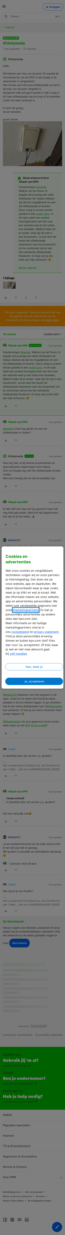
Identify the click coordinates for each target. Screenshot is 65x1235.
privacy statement (46, 632)
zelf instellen (18, 653)
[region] (32, 617)
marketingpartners (25, 610)
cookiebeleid (20, 632)
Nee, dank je (34, 667)
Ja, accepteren (34, 681)
